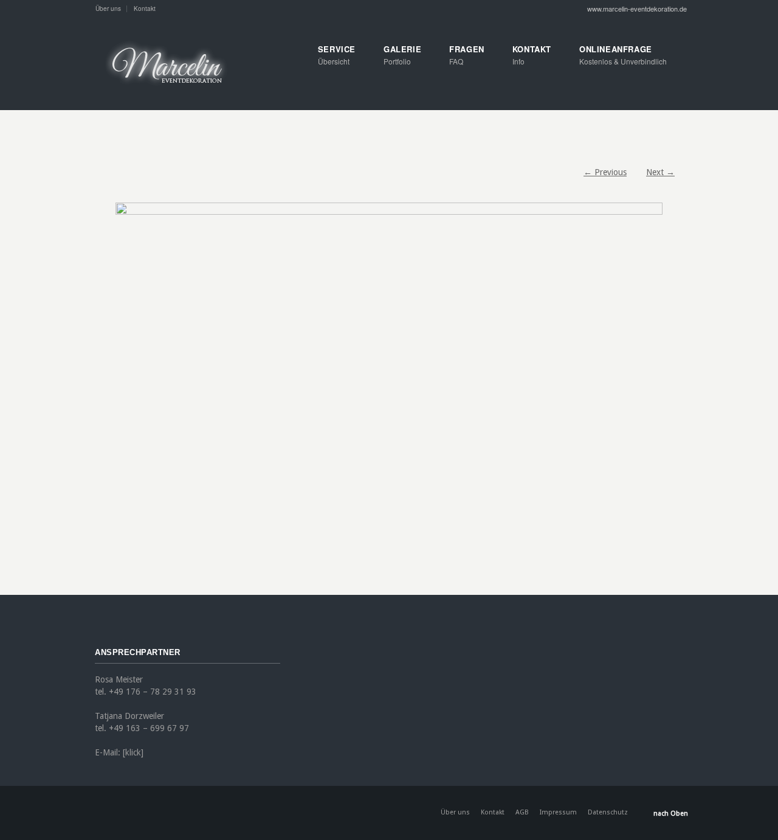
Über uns (108, 8)
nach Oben (670, 813)
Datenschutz (608, 812)
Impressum (558, 812)
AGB (522, 812)
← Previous (605, 172)
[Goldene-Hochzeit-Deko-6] (389, 385)
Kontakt (145, 8)
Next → (660, 172)
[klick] (133, 752)
